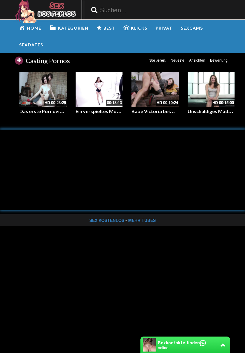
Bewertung (219, 60)
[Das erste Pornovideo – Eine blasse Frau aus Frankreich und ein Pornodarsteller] (43, 89)
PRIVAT (164, 28)
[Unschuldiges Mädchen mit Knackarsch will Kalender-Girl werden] (211, 89)
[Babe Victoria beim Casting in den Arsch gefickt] (155, 89)
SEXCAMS (192, 28)
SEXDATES (31, 44)
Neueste (177, 60)
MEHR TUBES (142, 220)
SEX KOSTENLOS (106, 220)
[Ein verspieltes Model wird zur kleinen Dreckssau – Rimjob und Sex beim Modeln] (99, 89)
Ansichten (197, 60)
